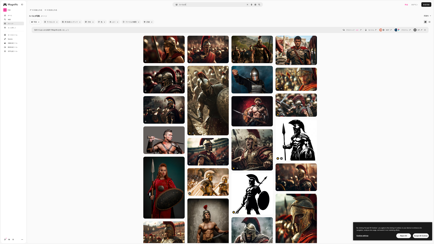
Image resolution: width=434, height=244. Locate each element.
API (419, 30)
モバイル (371, 30)
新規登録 (426, 4)
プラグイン (404, 30)
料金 (406, 4)
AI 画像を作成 (37, 10)
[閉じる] (425, 30)
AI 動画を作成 (52, 10)
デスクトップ (352, 30)
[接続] (5, 239)
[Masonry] (425, 22)
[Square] (429, 22)
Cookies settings (362, 236)
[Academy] (9, 239)
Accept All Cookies (421, 236)
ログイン (414, 4)
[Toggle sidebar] (22, 4)
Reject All (403, 236)
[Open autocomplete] (176, 4)
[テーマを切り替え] (13, 239)
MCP (387, 30)
